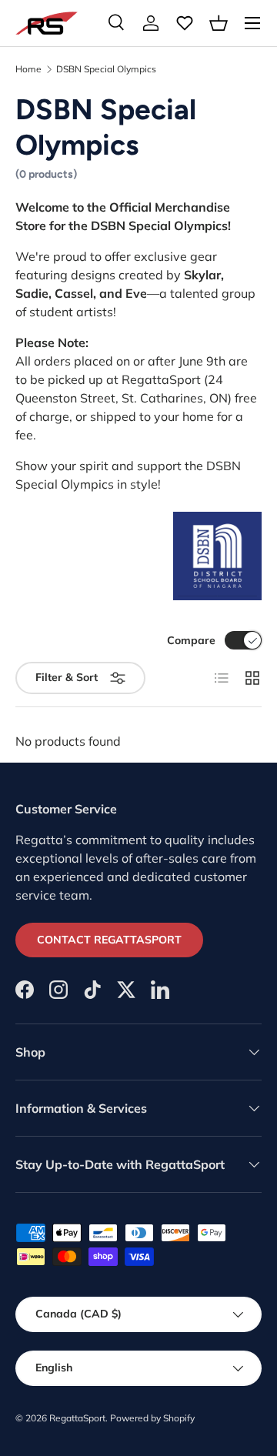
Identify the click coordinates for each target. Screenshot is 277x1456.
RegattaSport (77, 1418)
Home (28, 69)
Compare (191, 640)
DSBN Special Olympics (106, 69)
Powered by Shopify (152, 1418)
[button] (218, 23)
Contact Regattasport (109, 940)
